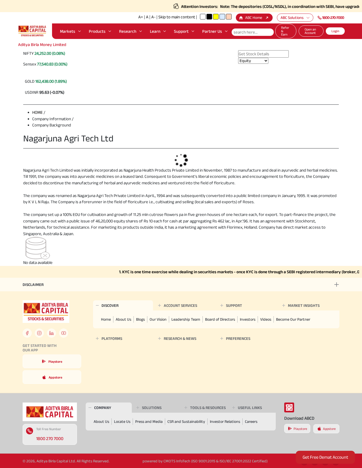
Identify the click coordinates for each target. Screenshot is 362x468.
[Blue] (222, 16)
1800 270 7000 (49, 438)
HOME (37, 112)
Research (127, 31)
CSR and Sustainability (186, 421)
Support (181, 31)
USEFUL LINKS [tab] (250, 407)
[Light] (203, 16)
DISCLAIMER (33, 284)
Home (106, 319)
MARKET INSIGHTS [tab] (304, 305)
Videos (265, 319)
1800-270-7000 (333, 17)
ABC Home (253, 17)
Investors (247, 319)
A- (153, 16)
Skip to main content (176, 16)
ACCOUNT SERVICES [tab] (180, 305)
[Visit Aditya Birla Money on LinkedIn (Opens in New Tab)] (51, 333)
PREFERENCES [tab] (238, 338)
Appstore (55, 377)
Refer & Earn (285, 31)
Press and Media (149, 421)
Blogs (140, 319)
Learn (155, 31)
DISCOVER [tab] (110, 305)
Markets (67, 31)
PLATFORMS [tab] (112, 338)
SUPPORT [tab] (234, 305)
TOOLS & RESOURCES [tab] (208, 407)
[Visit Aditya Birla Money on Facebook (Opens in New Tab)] (27, 333)
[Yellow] (216, 16)
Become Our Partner (293, 319)
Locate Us (122, 421)
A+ (140, 16)
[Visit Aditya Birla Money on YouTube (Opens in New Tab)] (63, 333)
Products (97, 31)
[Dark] (209, 16)
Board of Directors (220, 319)
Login (335, 31)
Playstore (55, 361)
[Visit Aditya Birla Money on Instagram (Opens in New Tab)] (39, 333)
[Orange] (229, 16)
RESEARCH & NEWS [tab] (180, 338)
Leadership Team (185, 319)
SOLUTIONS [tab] (151, 407)
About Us (123, 319)
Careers (251, 421)
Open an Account (310, 30)
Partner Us (212, 31)
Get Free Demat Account (325, 457)
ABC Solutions (292, 17)
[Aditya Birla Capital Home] (50, 411)
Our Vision (158, 319)
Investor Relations (225, 421)
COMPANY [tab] (102, 407)
